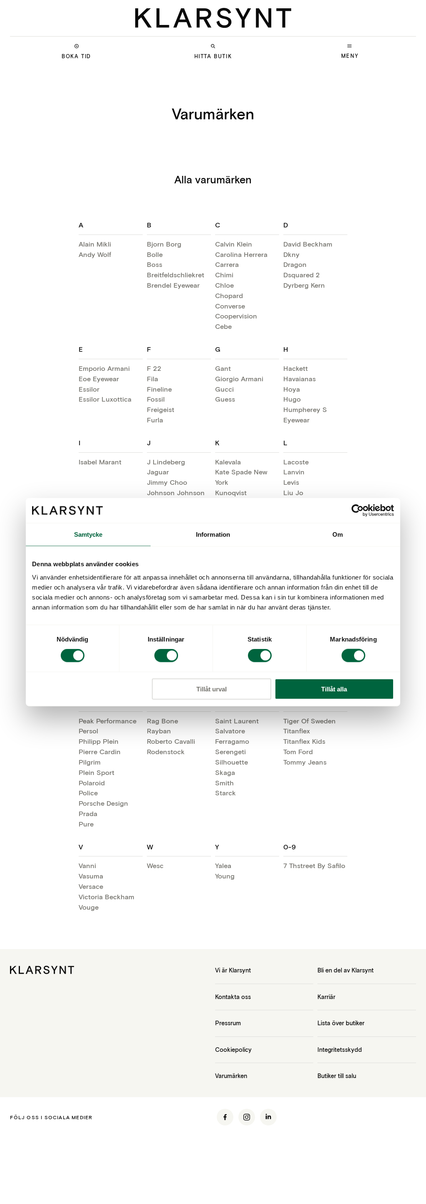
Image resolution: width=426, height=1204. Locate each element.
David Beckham (307, 244)
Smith (224, 783)
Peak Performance (107, 721)
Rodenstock (166, 751)
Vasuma (91, 876)
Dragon (295, 264)
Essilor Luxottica (105, 399)
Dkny (291, 254)
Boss (154, 264)
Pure (86, 824)
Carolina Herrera (241, 254)
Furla (155, 420)
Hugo (292, 399)
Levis (291, 482)
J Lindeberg (166, 462)
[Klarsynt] (213, 17)
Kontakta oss (233, 996)
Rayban (159, 731)
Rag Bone (162, 721)
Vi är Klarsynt (233, 970)
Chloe (224, 285)
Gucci (224, 389)
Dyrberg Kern (304, 285)
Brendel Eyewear (173, 285)
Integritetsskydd (339, 1049)
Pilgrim (90, 762)
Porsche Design (103, 803)
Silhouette (231, 762)
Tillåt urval (211, 688)
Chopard (229, 295)
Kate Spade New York (241, 477)
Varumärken (231, 1075)
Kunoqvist (231, 492)
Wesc (155, 865)
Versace (91, 886)
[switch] (166, 655)
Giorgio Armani (239, 378)
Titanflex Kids (304, 741)
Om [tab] (337, 534)
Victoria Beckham (106, 897)
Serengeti (230, 751)
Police (88, 793)
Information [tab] (213, 534)
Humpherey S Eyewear (305, 414)
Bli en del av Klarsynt (345, 970)
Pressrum (228, 1022)
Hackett (295, 368)
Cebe (223, 326)
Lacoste (296, 462)
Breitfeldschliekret (175, 275)
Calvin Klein (233, 244)
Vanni (87, 865)
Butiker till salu (336, 1075)
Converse (230, 306)
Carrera (227, 264)
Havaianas (299, 378)
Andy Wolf (95, 254)
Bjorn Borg (164, 244)
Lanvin (294, 472)
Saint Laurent (237, 721)
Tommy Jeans (305, 762)
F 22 (154, 368)
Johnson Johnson (176, 492)
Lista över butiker (340, 1022)
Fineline (159, 389)
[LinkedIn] (268, 1117)
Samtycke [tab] (88, 534)
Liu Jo (293, 492)
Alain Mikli (95, 244)
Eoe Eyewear (99, 378)
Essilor (89, 389)
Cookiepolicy (233, 1049)
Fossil (156, 399)
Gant (223, 368)
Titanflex (296, 731)
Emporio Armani (104, 368)
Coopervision (236, 316)
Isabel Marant (100, 462)
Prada (88, 813)
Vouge (89, 907)
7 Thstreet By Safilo (314, 865)
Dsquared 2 (301, 275)
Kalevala (228, 462)
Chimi (224, 275)
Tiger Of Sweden (309, 721)
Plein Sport (96, 772)
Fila (152, 378)
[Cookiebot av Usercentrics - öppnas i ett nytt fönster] (357, 510)
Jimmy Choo (167, 482)
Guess (225, 399)
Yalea (223, 865)
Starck (225, 793)
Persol (88, 731)
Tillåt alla (334, 688)
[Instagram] (246, 1117)
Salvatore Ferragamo (232, 736)
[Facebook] (225, 1117)
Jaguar (158, 472)
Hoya (291, 389)
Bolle (155, 254)
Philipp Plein (99, 741)
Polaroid (92, 783)
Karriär (326, 996)
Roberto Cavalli (171, 741)
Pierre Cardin (100, 751)
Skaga (225, 772)
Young (225, 876)
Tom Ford (298, 751)
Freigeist (160, 409)
